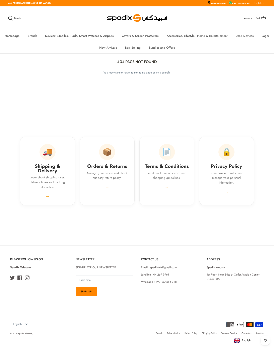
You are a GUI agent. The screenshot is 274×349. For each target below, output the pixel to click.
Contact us (247, 333)
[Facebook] (19, 278)
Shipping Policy (209, 333)
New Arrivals (108, 47)
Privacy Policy (173, 333)
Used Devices (245, 36)
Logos (265, 36)
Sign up (86, 291)
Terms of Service (229, 333)
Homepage (12, 36)
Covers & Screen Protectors (140, 36)
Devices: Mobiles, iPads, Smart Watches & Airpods (79, 36)
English (258, 3)
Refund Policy (191, 333)
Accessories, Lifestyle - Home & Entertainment (197, 36)
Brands (32, 36)
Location (260, 333)
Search (159, 333)
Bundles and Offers (162, 47)
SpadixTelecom (25, 333)
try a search (163, 72)
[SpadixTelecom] (137, 18)
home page (145, 72)
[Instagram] (27, 278)
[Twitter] (12, 278)
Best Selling (133, 47)
